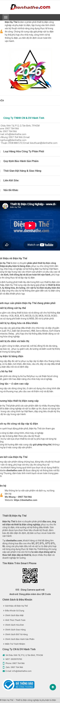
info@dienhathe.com (22, 671)
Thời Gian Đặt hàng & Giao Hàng (22, 170)
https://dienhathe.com (25, 500)
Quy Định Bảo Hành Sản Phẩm (21, 161)
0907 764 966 (18, 663)
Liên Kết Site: (11, 180)
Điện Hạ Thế (7, 700)
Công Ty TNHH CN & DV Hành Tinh (23, 117)
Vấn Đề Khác (10, 190)
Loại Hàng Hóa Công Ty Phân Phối (23, 151)
